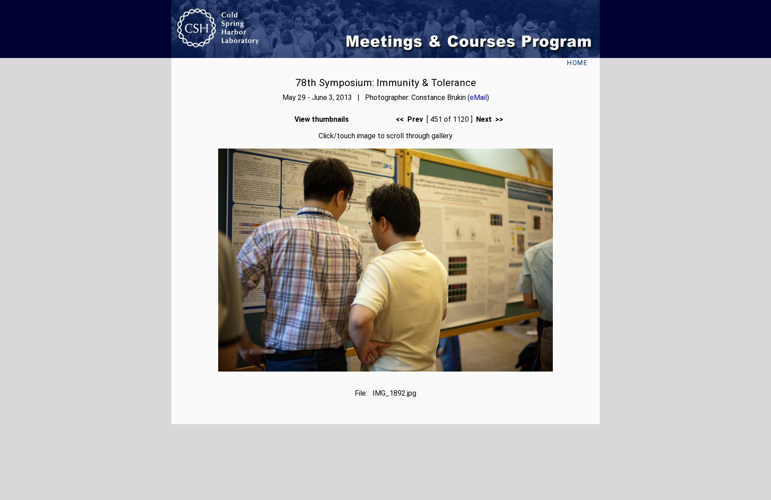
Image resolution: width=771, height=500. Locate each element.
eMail (478, 97)
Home (577, 63)
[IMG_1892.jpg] (385, 369)
